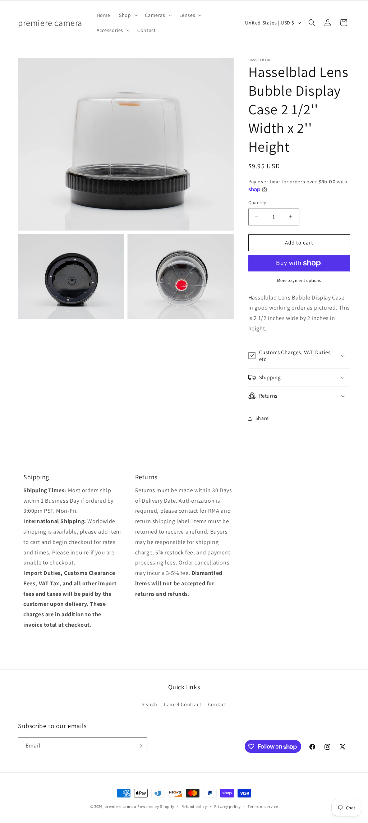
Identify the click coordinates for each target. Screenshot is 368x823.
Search (149, 704)
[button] (128, 15)
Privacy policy (227, 806)
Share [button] (262, 418)
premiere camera (121, 806)
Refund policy (194, 806)
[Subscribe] (139, 745)
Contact (217, 704)
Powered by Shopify (155, 806)
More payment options (299, 280)
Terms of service (263, 806)
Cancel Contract (182, 704)
